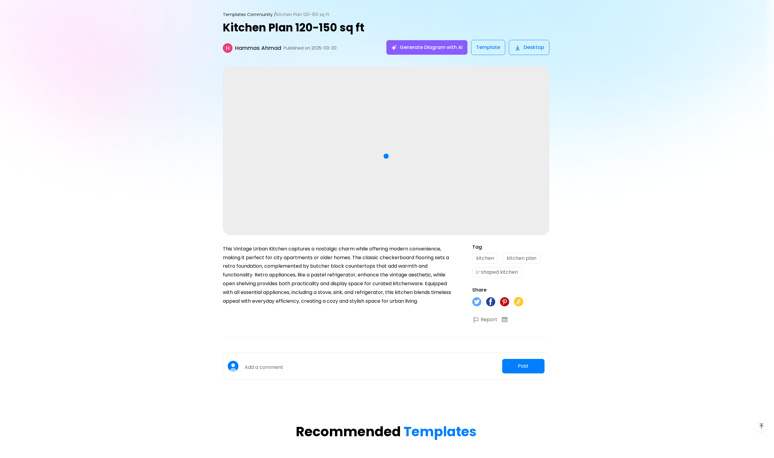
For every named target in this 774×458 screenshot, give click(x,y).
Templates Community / (249, 14)
